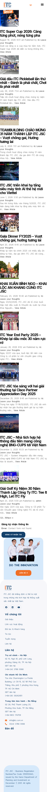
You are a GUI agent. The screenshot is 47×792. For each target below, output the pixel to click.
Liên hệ (8, 644)
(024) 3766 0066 (17, 724)
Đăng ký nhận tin (13, 535)
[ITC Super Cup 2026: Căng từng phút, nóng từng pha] (9, 26)
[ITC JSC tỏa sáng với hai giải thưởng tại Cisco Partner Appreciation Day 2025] (9, 380)
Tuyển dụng (10, 639)
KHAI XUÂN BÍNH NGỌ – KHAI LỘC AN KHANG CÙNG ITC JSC (23, 288)
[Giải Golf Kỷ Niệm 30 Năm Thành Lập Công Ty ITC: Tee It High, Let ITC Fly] (9, 483)
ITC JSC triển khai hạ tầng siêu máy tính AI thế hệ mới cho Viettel (21, 189)
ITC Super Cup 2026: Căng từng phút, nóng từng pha (20, 33)
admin (38, 501)
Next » (10, 518)
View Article (5, 52)
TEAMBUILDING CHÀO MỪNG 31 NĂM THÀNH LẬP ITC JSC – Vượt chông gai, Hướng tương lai (23, 136)
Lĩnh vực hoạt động (13, 624)
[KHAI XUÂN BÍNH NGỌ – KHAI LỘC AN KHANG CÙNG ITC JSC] (9, 278)
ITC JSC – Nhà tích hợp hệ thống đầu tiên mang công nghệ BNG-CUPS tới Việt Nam (23, 441)
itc (39, 40)
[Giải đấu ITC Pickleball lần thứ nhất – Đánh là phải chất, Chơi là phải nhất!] (9, 73)
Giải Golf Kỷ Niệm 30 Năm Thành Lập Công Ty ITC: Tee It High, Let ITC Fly (23, 492)
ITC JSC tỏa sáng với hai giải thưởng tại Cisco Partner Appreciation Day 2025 (22, 390)
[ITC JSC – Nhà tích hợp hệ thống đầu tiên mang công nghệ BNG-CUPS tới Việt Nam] (9, 432)
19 (6, 518)
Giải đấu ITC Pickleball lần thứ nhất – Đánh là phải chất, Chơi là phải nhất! (23, 83)
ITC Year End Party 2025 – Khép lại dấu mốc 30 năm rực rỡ (22, 339)
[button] (42, 4)
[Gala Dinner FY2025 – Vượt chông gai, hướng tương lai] (9, 231)
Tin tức (8, 634)
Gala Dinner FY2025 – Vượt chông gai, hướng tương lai (21, 238)
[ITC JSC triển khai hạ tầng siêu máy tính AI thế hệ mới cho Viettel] (9, 179)
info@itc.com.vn (16, 720)
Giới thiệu (9, 619)
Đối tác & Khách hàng (15, 629)
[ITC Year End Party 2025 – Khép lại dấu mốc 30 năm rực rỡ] (9, 329)
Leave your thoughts (10, 299)
